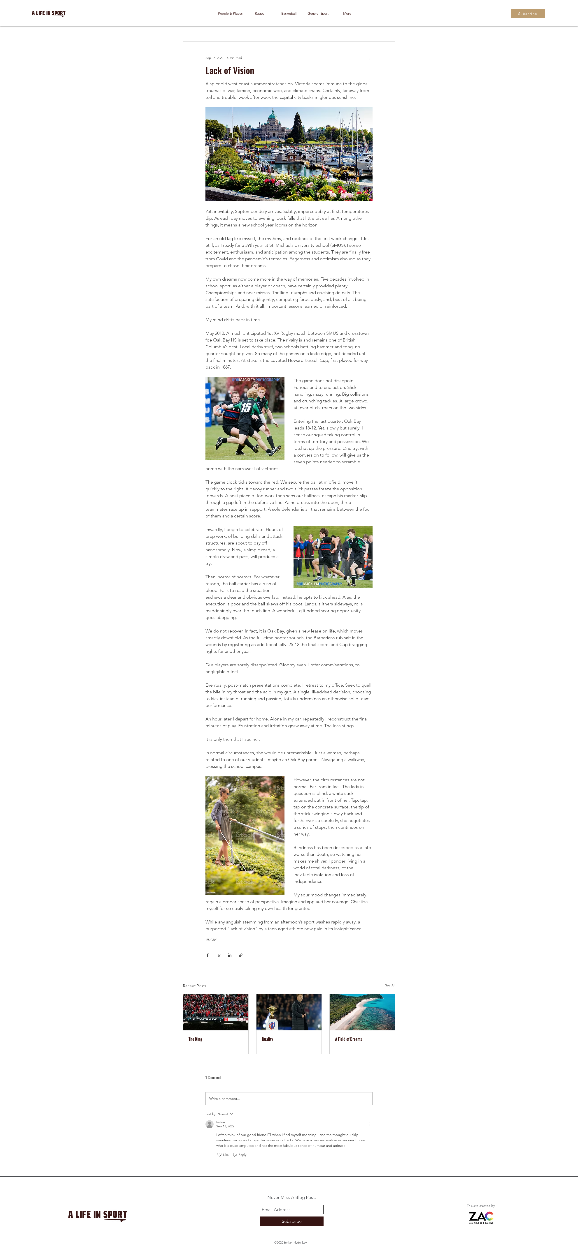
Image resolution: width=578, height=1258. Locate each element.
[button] (347, 13)
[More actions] (370, 57)
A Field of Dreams (348, 1039)
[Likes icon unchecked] (219, 1154)
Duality (267, 1039)
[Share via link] (241, 955)
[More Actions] (370, 1124)
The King (195, 1039)
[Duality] (289, 1012)
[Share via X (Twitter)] (219, 955)
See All (390, 985)
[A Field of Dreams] (362, 1012)
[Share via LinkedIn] (230, 955)
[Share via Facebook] (207, 955)
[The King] (215, 1012)
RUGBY (211, 940)
